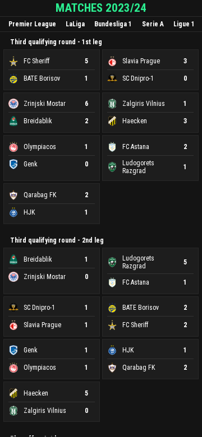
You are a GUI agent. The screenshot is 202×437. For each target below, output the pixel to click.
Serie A (153, 24)
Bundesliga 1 (113, 24)
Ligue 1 (184, 24)
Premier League (32, 24)
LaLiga (75, 24)
